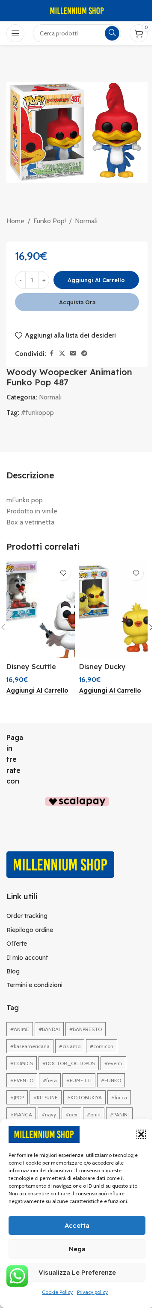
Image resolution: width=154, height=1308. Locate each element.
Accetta (77, 1225)
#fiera (50, 1080)
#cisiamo (69, 1046)
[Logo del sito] (77, 10)
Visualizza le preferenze (77, 1272)
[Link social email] (73, 353)
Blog (13, 971)
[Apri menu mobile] (15, 33)
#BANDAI (49, 1029)
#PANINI (119, 1114)
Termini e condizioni (34, 985)
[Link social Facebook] (51, 353)
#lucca (119, 1097)
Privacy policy (92, 1292)
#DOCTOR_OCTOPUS (68, 1063)
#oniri (94, 1114)
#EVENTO (21, 1080)
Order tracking (26, 916)
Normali (86, 221)
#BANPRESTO (85, 1029)
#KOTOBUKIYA (84, 1097)
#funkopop (37, 412)
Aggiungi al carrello (96, 280)
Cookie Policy (57, 1292)
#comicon (101, 1046)
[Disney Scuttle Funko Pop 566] (40, 609)
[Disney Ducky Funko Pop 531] (113, 609)
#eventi (113, 1063)
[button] (141, 1134)
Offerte (16, 943)
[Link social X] (62, 353)
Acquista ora (77, 302)
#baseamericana (30, 1046)
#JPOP (17, 1097)
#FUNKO (111, 1080)
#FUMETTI (79, 1080)
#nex (71, 1114)
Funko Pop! (49, 221)
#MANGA (21, 1114)
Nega (77, 1249)
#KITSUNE (45, 1097)
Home (15, 221)
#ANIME (19, 1029)
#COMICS (21, 1063)
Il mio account (27, 957)
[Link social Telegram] (84, 353)
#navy (48, 1114)
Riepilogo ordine (29, 930)
